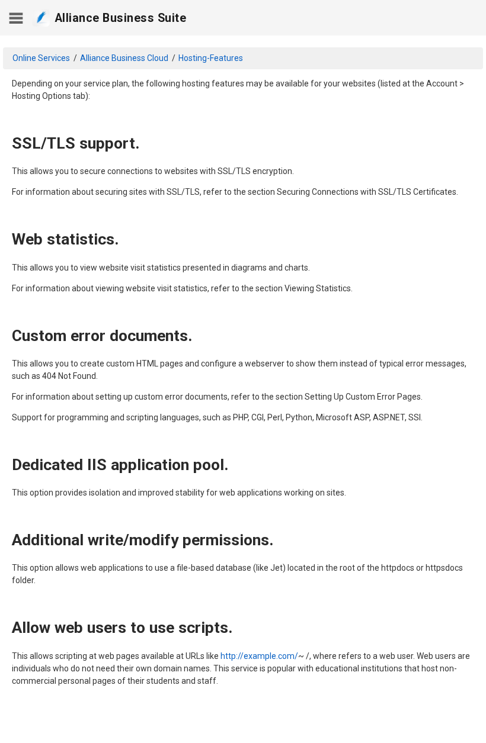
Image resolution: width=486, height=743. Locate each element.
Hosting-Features (210, 58)
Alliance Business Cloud (124, 58)
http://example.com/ (259, 656)
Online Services (41, 58)
